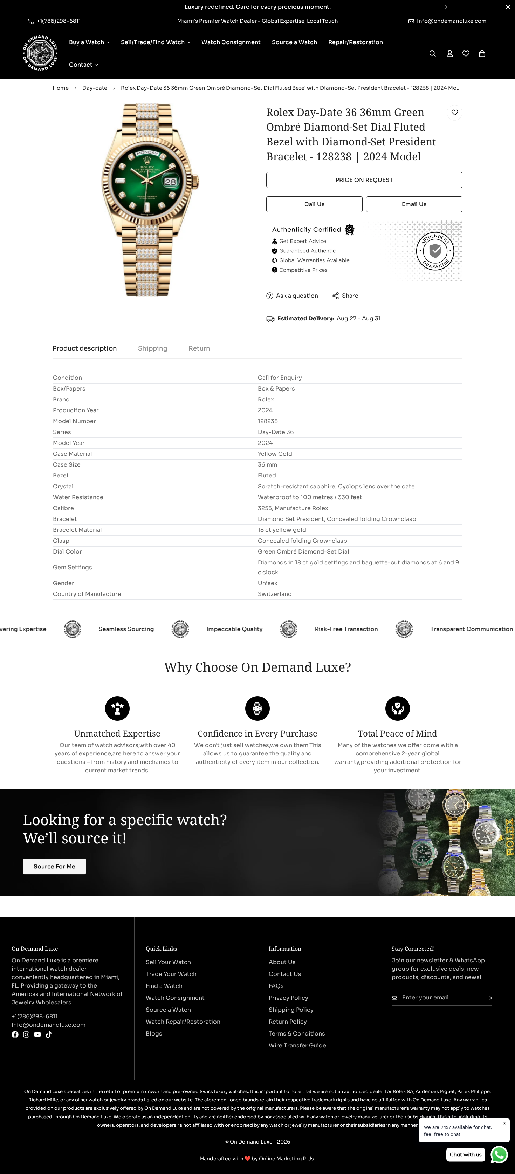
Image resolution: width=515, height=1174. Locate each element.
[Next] (446, 7)
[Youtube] (37, 1034)
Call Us (314, 204)
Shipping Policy (291, 1009)
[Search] (433, 53)
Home (61, 87)
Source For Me (54, 866)
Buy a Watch (86, 42)
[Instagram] (26, 1034)
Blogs (154, 1033)
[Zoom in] (234, 118)
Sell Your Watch (168, 962)
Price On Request (364, 180)
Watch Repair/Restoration (183, 1021)
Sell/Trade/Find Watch (153, 42)
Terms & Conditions (297, 1033)
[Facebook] (15, 1034)
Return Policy (288, 1021)
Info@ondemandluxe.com (48, 1025)
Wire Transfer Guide (297, 1045)
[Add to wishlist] (454, 113)
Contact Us (285, 974)
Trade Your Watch (171, 974)
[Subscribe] (484, 998)
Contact (80, 64)
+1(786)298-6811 (35, 1016)
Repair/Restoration (355, 42)
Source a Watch (294, 42)
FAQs (276, 986)
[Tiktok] (48, 1034)
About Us (282, 962)
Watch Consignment (231, 42)
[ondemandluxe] (40, 53)
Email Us (414, 204)
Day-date (94, 87)
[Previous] (69, 7)
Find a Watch (164, 986)
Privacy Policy (288, 998)
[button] (482, 54)
